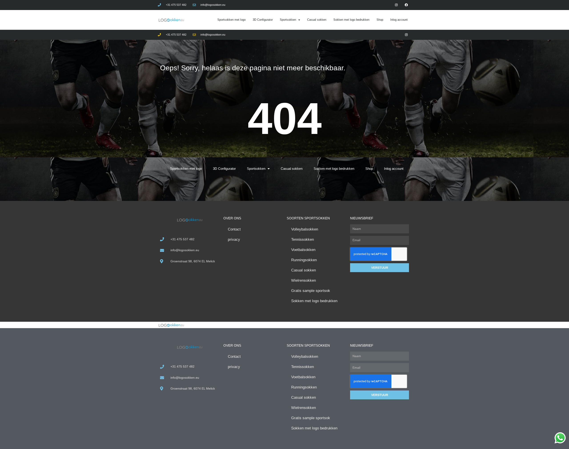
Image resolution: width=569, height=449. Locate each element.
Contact (234, 229)
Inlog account (399, 19)
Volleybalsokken (304, 229)
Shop (380, 19)
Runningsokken (304, 260)
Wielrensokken (303, 280)
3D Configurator (263, 19)
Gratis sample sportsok (310, 291)
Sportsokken (288, 19)
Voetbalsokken (303, 250)
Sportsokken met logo (231, 19)
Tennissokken (302, 239)
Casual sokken (316, 19)
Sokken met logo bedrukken (351, 19)
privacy (234, 239)
